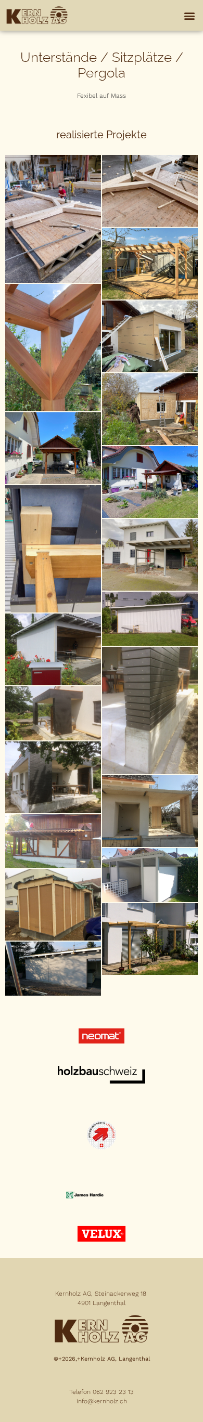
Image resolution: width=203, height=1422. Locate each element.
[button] (189, 15)
